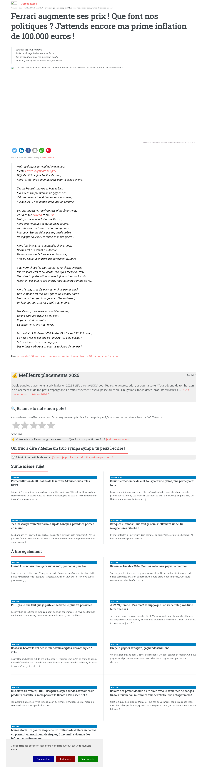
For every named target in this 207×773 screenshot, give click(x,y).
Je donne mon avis (118, 439)
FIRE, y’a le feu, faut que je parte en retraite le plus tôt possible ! (51, 605)
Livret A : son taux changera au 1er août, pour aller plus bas (48, 566)
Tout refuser (66, 759)
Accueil (14, 8)
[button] (14, 150)
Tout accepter (88, 759)
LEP (51, 215)
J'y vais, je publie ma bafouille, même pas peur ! (82, 457)
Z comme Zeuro (48, 157)
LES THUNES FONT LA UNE (30, 8)
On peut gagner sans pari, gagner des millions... (140, 648)
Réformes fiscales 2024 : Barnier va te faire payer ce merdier (148, 566)
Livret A (37, 215)
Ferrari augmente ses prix (40, 171)
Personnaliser (43, 759)
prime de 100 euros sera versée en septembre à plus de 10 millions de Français (67, 356)
